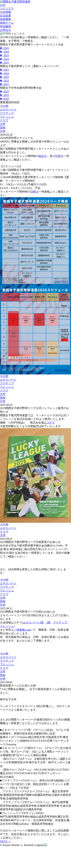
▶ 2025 (4, 48)
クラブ (4, 120)
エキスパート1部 (33, 622)
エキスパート (8, 109)
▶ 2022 (4, 58)
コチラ (51, 422)
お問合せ (5, 30)
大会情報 (5, 11)
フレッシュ (7, 116)
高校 (3, 127)
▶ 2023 (4, 55)
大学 (3, 124)
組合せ (43, 156)
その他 (4, 105)
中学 (3, 131)
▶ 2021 (4, 62)
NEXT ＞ (5, 841)
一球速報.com (22, 629)
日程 (58, 156)
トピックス (7, 8)
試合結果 (5, 15)
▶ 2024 (4, 51)
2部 (48, 622)
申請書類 (5, 26)
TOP (2, 5)
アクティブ (7, 113)
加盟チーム (7, 22)
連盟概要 (5, 19)
